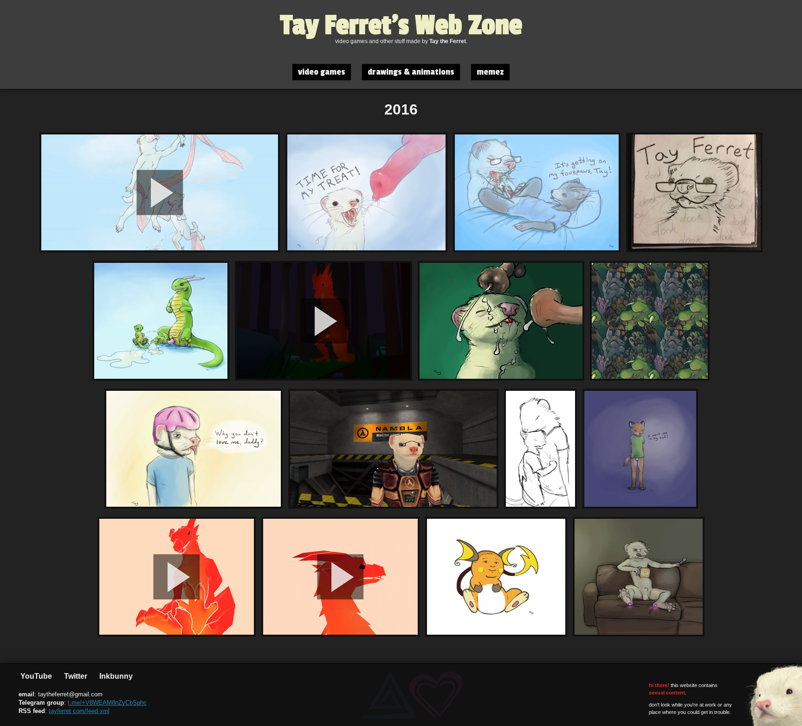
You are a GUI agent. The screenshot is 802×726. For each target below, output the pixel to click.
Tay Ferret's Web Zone (401, 25)
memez (490, 72)
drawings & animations (411, 72)
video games (321, 72)
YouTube (35, 676)
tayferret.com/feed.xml (79, 710)
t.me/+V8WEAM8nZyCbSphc (107, 702)
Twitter (74, 676)
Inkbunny (115, 676)
